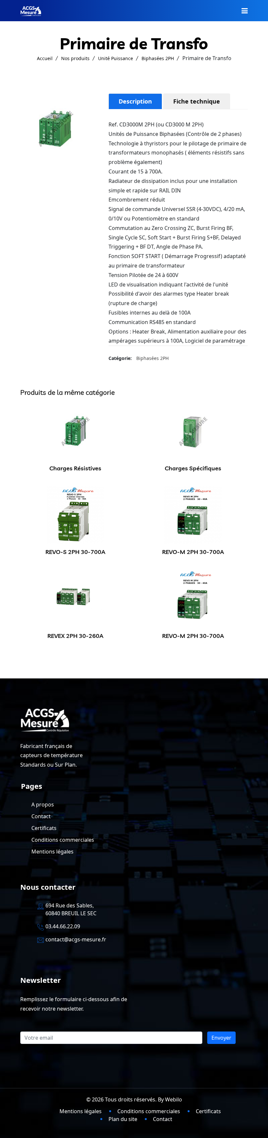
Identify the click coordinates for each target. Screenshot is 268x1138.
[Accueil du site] (30, 10)
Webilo (173, 1099)
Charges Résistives (75, 468)
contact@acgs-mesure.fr (75, 939)
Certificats (44, 828)
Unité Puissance (115, 58)
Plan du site (123, 1119)
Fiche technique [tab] (196, 101)
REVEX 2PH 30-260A (75, 636)
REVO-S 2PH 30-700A (75, 552)
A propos (42, 804)
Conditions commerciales (62, 839)
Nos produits (75, 58)
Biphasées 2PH (158, 58)
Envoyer (221, 1037)
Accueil (45, 58)
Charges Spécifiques (193, 468)
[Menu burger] (245, 10)
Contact (41, 816)
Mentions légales (52, 851)
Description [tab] (135, 101)
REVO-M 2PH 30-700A (193, 552)
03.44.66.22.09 (62, 926)
